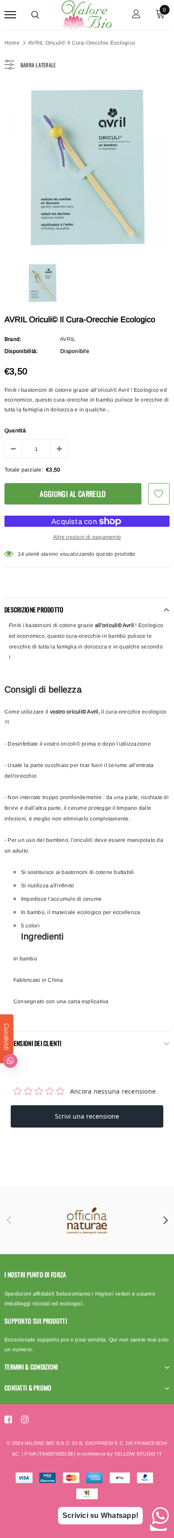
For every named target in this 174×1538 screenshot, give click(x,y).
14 (21, 554)
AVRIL (67, 339)
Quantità (15, 430)
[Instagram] (25, 1419)
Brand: (12, 339)
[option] (87, 167)
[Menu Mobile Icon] (10, 15)
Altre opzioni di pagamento (87, 537)
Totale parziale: (23, 470)
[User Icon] (136, 14)
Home (12, 43)
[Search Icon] (35, 15)
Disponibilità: (20, 351)
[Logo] (86, 13)
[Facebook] (8, 1419)
